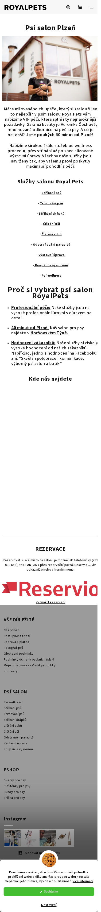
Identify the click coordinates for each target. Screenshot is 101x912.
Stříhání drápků (15, 720)
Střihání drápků (51, 213)
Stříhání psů (52, 193)
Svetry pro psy (15, 780)
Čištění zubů (52, 234)
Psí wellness (52, 275)
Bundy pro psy (14, 792)
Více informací (83, 881)
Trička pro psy (14, 798)
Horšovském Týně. (49, 333)
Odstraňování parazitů (51, 244)
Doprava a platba (16, 642)
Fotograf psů (13, 647)
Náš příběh (11, 630)
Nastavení (49, 905)
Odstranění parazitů (19, 737)
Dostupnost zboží (17, 636)
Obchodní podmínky (19, 653)
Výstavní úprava (52, 255)
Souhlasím (51, 891)
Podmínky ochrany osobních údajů (29, 659)
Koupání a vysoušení (51, 265)
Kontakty (11, 671)
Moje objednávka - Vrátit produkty (29, 665)
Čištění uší (51, 224)
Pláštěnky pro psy (17, 786)
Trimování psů (14, 714)
